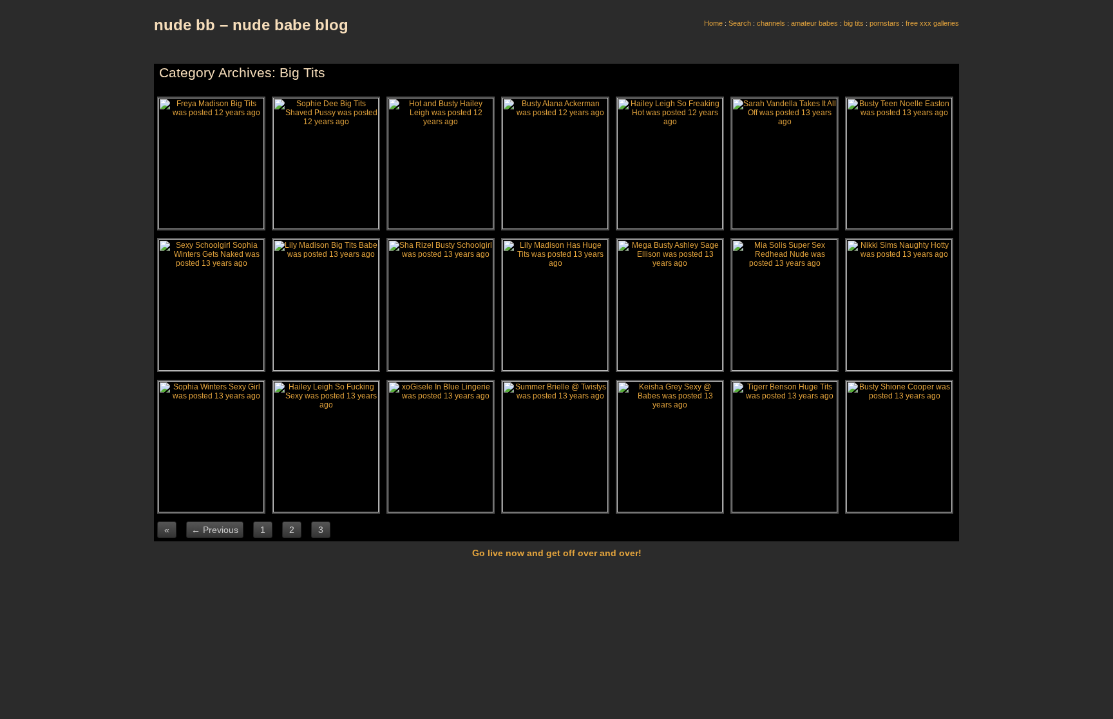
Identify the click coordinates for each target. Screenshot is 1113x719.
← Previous (214, 530)
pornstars (885, 23)
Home (713, 23)
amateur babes (814, 23)
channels (771, 23)
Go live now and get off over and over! (557, 553)
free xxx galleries (932, 23)
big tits (854, 23)
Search (739, 23)
